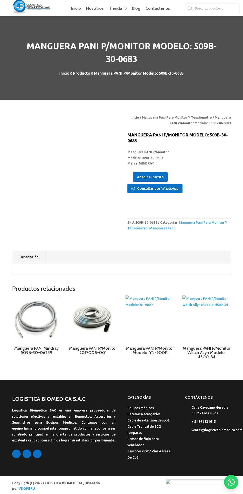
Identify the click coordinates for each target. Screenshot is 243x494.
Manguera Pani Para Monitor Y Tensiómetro (177, 117)
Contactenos (157, 9)
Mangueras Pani (161, 228)
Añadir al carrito (150, 177)
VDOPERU (27, 488)
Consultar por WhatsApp (157, 188)
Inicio (76, 9)
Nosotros (95, 9)
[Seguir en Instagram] (27, 454)
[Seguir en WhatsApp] (37, 454)
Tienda (115, 9)
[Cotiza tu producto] (231, 482)
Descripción (28, 257)
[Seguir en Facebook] (16, 454)
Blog (136, 9)
